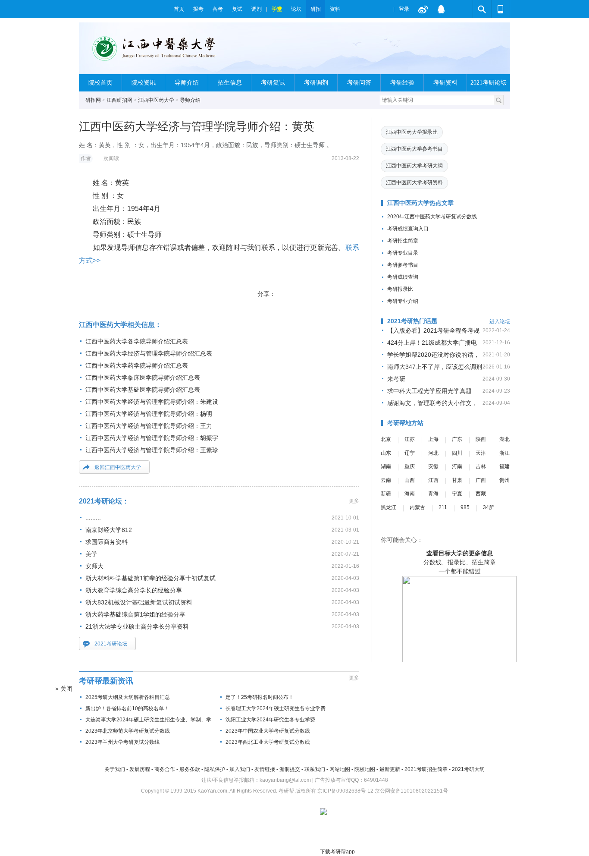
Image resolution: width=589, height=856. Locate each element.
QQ (441, 9)
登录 (404, 9)
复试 (237, 9)
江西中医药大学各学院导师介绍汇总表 (136, 341)
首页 (179, 9)
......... (93, 517)
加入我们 (239, 769)
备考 (218, 9)
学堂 (277, 9)
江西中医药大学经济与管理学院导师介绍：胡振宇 (151, 437)
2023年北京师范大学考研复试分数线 (127, 731)
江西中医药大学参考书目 (414, 149)
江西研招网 (119, 100)
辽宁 (409, 453)
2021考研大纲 (468, 769)
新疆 (386, 494)
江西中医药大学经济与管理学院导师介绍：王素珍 (151, 450)
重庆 (409, 466)
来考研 (396, 378)
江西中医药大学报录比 (412, 132)
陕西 (481, 439)
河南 (457, 466)
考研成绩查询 (402, 277)
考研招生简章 (402, 241)
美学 (91, 554)
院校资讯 (144, 82)
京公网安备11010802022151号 (411, 791)
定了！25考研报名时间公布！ (260, 697)
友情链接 (264, 769)
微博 (423, 9)
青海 (433, 494)
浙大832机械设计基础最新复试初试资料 (138, 602)
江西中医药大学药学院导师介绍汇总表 (136, 365)
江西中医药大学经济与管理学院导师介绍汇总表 (148, 353)
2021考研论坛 (488, 82)
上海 (433, 439)
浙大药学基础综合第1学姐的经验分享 (135, 614)
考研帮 (124, 9)
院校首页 (100, 82)
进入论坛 (499, 321)
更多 (354, 501)
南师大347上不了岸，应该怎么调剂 (434, 366)
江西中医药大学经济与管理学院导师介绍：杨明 (148, 413)
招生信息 (230, 82)
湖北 (504, 439)
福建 (504, 466)
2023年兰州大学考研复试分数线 (122, 742)
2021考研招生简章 (426, 769)
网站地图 (339, 769)
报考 (198, 9)
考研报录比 (400, 289)
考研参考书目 (402, 265)
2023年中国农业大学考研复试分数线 (268, 731)
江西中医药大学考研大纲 (414, 166)
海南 (409, 494)
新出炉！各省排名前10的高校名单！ (127, 708)
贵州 (504, 480)
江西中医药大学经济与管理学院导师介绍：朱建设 (151, 401)
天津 (481, 453)
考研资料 (445, 82)
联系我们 (314, 769)
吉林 (481, 466)
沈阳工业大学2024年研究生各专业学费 (270, 720)
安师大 (94, 566)
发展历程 (139, 769)
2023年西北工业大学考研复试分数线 (268, 742)
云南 (386, 480)
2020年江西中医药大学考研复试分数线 (432, 217)
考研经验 (402, 82)
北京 (386, 439)
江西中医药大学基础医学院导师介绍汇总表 (142, 389)
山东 (386, 453)
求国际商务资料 (106, 541)
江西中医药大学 (156, 100)
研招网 (93, 100)
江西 (433, 480)
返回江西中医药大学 (117, 467)
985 (465, 507)
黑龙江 (388, 507)
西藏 (481, 494)
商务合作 (164, 769)
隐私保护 (214, 769)
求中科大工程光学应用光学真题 (429, 390)
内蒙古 (417, 507)
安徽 (433, 466)
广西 (481, 480)
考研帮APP (500, 9)
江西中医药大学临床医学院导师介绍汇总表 (142, 377)
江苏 (409, 439)
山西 (409, 480)
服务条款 (189, 769)
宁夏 (457, 494)
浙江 (504, 453)
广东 (457, 439)
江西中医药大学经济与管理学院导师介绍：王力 (148, 425)
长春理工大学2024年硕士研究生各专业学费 (276, 708)
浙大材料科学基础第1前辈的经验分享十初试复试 (150, 578)
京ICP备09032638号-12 (345, 791)
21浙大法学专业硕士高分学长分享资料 (137, 626)
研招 (315, 9)
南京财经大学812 (108, 529)
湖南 (386, 466)
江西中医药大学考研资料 (414, 182)
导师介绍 (187, 82)
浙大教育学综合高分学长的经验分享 (133, 590)
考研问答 (359, 82)
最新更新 (389, 769)
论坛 (296, 9)
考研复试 (273, 82)
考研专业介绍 (402, 301)
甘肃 (457, 480)
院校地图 (364, 769)
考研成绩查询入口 (408, 229)
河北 (433, 453)
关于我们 (114, 769)
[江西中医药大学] (161, 52)
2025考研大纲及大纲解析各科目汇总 (127, 697)
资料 (335, 9)
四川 (457, 453)
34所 (488, 507)
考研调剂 (316, 82)
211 (443, 507)
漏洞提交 (289, 769)
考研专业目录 (402, 253)
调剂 (256, 9)
